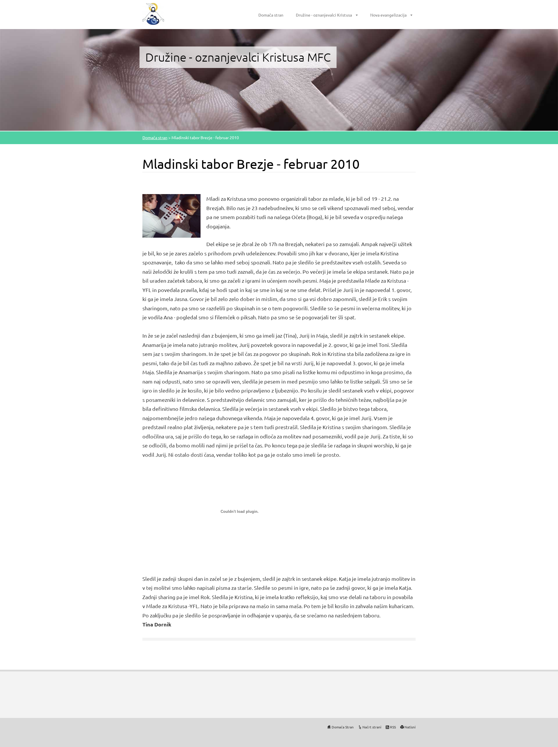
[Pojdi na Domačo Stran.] (153, 14)
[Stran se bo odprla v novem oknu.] (171, 215)
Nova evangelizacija (388, 14)
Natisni (410, 727)
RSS (393, 727)
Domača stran (270, 14)
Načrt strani (371, 727)
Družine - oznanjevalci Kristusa (324, 14)
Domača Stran (343, 727)
